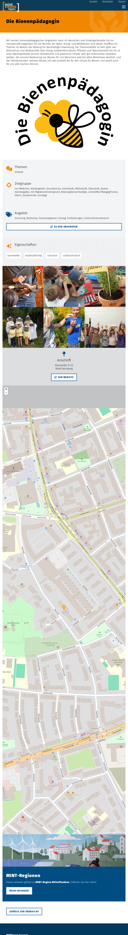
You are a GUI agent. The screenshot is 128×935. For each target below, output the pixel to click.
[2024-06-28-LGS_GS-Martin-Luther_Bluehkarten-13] (64, 286)
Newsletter (107, 1)
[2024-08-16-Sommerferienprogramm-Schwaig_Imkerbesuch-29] (64, 327)
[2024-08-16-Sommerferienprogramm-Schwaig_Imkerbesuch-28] (23, 327)
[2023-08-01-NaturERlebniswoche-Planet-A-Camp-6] (23, 286)
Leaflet (111, 833)
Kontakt (93, 1)
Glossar (122, 1)
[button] (124, 7)
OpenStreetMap (120, 833)
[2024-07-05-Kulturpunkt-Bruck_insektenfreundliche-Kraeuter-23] (105, 286)
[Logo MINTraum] (10, 6)
